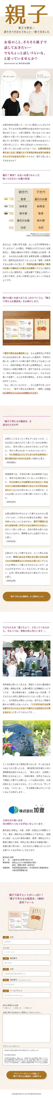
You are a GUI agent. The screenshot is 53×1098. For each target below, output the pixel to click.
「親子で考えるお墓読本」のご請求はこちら (26, 596)
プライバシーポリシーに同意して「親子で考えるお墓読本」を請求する (26, 1075)
